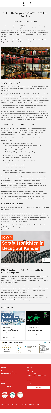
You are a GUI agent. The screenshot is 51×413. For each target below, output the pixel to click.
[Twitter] (4, 386)
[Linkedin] (6, 386)
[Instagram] (10, 386)
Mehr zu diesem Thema (9, 337)
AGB (17, 404)
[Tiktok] (12, 386)
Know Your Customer (31, 21)
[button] (2, 3)
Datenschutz (24, 404)
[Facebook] (2, 386)
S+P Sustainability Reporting (7, 404)
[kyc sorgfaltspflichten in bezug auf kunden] (25, 247)
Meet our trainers (31, 373)
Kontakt (3, 383)
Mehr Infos (46, 342)
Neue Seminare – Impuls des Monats (11, 371)
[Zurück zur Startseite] (25, 3)
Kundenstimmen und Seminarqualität (36, 375)
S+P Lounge (30, 371)
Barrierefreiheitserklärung (34, 404)
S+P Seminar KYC (19, 21)
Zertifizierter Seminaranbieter (9, 373)
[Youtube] (8, 386)
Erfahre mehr (6, 266)
